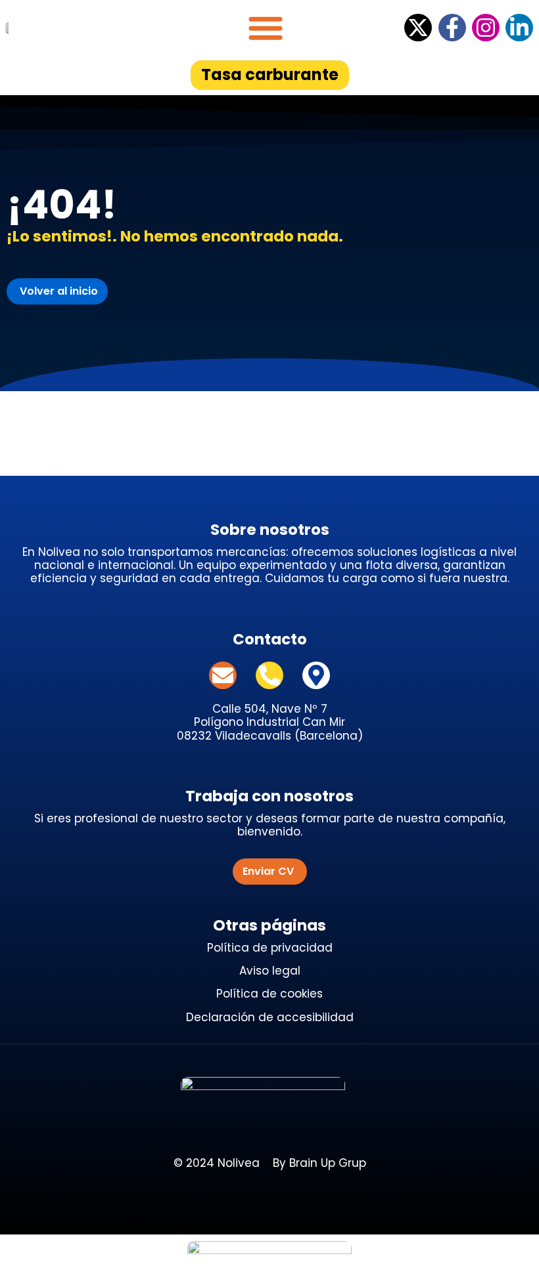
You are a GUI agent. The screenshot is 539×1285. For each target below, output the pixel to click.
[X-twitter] (418, 27)
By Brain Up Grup (319, 1163)
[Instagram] (486, 27)
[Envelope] (223, 675)
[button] (265, 27)
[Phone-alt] (269, 675)
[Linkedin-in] (519, 27)
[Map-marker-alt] (316, 675)
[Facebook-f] (452, 27)
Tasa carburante (270, 74)
